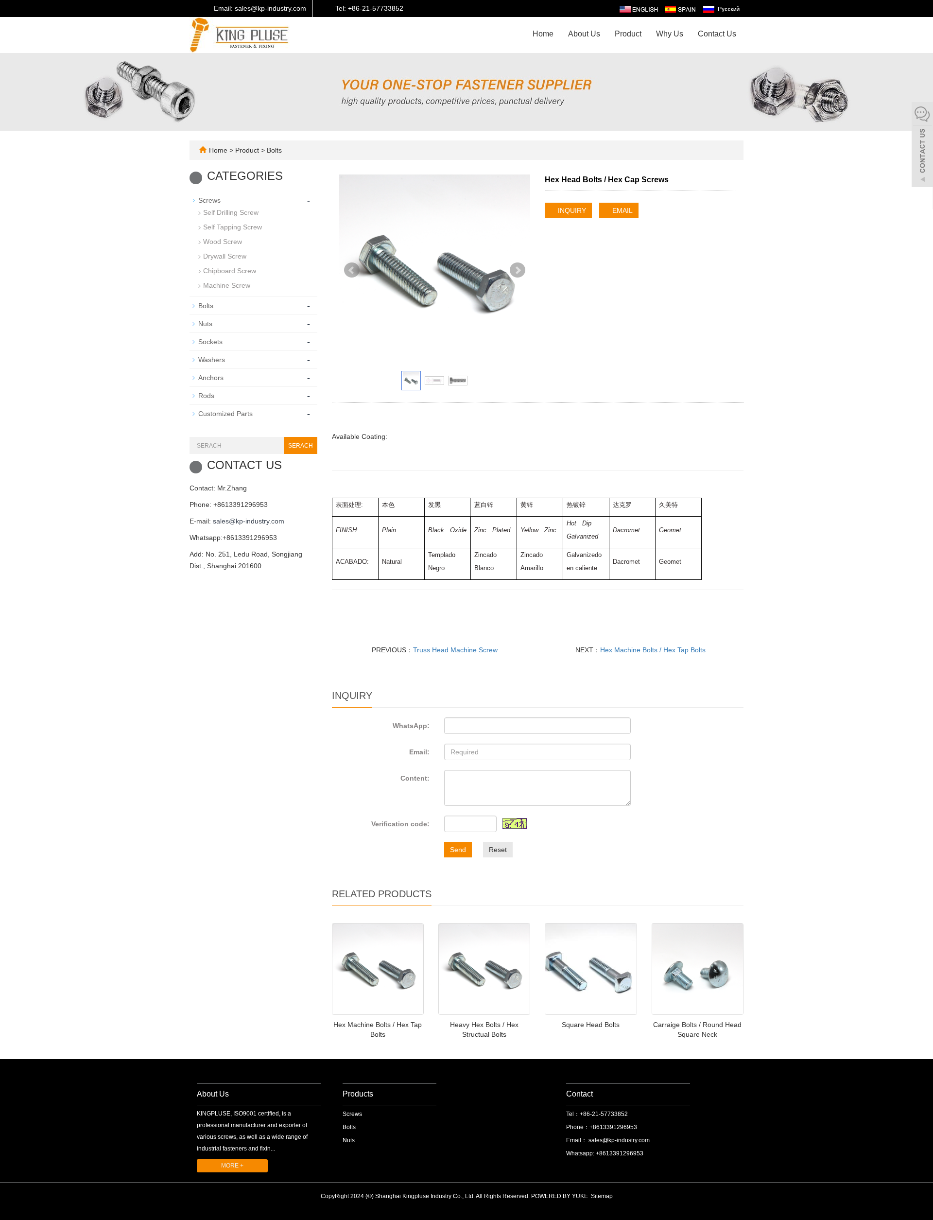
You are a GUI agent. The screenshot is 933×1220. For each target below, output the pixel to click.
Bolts (273, 150)
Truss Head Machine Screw (455, 650)
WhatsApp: (411, 726)
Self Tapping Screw (232, 227)
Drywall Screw (224, 256)
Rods (206, 396)
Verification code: (400, 824)
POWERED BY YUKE (560, 1196)
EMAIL (621, 210)
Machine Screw (226, 285)
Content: (415, 778)
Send (458, 850)
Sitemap (602, 1196)
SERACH (300, 445)
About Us (584, 34)
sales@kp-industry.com (248, 521)
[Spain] (679, 8)
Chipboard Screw (229, 271)
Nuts (205, 324)
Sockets (210, 342)
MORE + (232, 1165)
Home (543, 34)
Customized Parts (225, 414)
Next (517, 270)
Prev (352, 270)
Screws (209, 200)
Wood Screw (222, 241)
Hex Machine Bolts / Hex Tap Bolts (653, 650)
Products (358, 1094)
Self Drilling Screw (231, 212)
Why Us (669, 34)
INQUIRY (571, 210)
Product (628, 34)
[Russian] (721, 8)
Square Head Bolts (591, 1024)
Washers (211, 360)
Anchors (211, 378)
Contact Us (717, 34)
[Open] (922, 146)
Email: (419, 752)
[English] (638, 8)
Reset (498, 850)
